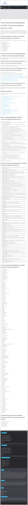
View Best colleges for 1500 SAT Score (6, 449)
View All (2, 454)
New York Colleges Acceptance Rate (6, 440)
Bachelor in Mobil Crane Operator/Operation (7, 78)
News (13, 6)
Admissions (9, 6)
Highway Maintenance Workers (6, 108)
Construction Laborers (5, 104)
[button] (11, 8)
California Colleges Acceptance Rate (6, 435)
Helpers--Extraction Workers (5, 106)
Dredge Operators (4, 114)
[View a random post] (26, 7)
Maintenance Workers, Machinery (6, 110)
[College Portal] (2, 7)
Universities (9, 8)
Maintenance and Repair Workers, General (7, 113)
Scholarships (5, 8)
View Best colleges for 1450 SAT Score (6, 451)
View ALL (2, 466)
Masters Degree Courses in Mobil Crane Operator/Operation (10, 80)
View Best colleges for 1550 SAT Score (6, 448)
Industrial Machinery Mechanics (6, 112)
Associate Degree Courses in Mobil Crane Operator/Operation (10, 79)
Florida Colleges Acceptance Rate (5, 437)
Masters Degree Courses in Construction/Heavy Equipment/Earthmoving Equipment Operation (14, 77)
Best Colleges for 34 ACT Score (5, 463)
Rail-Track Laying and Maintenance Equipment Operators (9, 111)
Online (21, 6)
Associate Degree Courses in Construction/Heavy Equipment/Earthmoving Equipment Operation (14, 76)
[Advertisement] (14, 14)
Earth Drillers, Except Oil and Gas (6, 105)
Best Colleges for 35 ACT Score (5, 462)
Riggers (3, 107)
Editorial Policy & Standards (4, 491)
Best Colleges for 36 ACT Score (5, 460)
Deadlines (4, 6)
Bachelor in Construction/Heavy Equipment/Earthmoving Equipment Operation (12, 75)
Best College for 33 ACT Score (5, 465)
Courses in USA (17, 6)
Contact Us (2, 494)
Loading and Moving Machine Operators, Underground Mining (10, 109)
